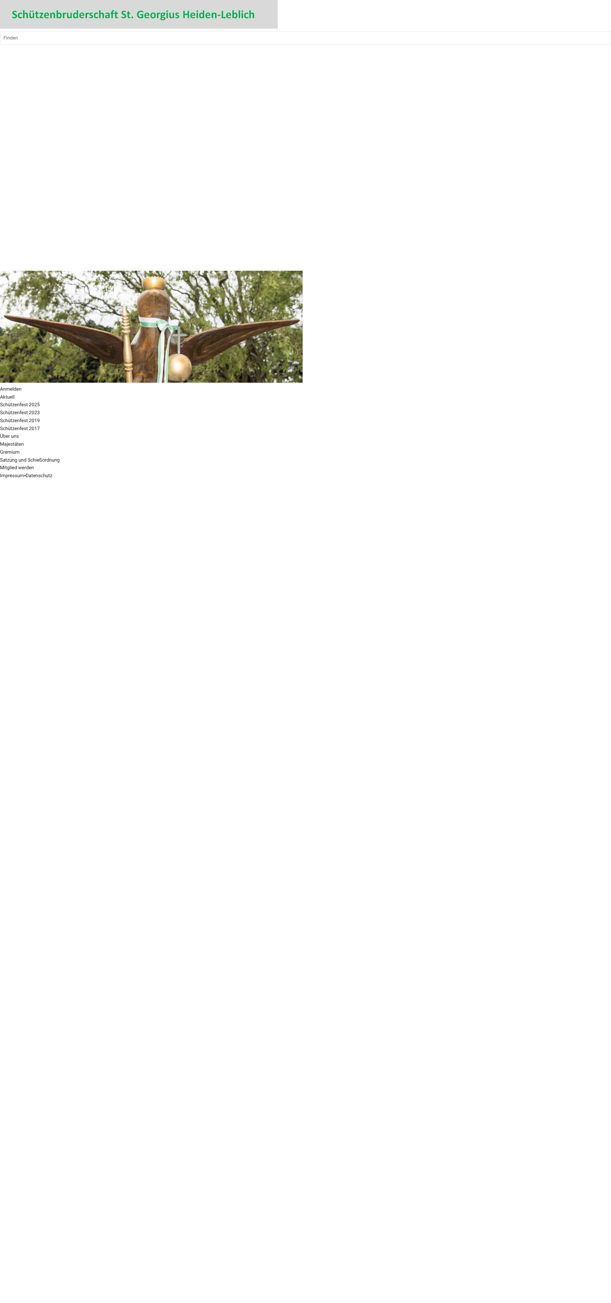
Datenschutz (39, 475)
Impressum (12, 475)
